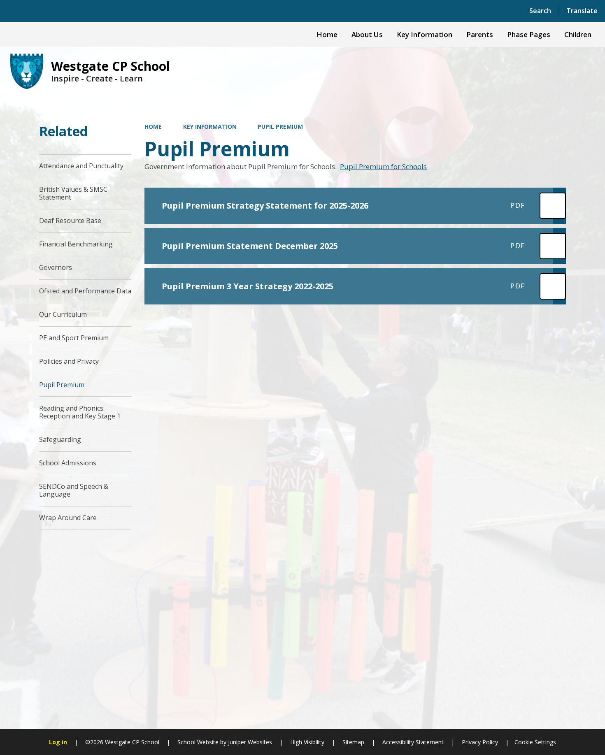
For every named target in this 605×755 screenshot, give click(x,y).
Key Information (210, 126)
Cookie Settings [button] (535, 742)
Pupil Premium (280, 126)
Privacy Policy (480, 742)
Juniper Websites (249, 742)
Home (153, 126)
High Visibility (307, 742)
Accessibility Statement (413, 742)
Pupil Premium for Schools (383, 166)
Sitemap (353, 742)
